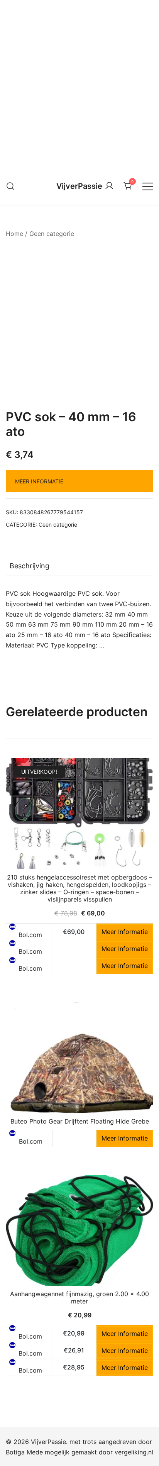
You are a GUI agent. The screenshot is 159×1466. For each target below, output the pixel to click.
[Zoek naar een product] (10, 186)
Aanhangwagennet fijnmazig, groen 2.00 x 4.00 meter (79, 1297)
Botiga (15, 1452)
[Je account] (109, 186)
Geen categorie (51, 233)
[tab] (79, 566)
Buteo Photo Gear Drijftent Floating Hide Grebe (79, 1121)
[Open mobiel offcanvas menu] (147, 186)
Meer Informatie (39, 481)
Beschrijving (29, 566)
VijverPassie (79, 186)
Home (14, 233)
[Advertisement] (79, 83)
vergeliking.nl (134, 1452)
